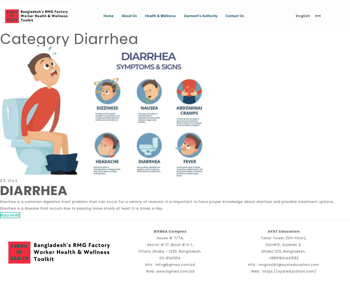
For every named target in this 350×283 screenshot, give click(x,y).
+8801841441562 (284, 258)
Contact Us (234, 16)
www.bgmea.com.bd (175, 271)
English (303, 16)
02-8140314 (170, 258)
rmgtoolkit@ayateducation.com (289, 264)
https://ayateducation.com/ (290, 271)
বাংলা (318, 16)
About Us (129, 16)
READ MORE (10, 215)
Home (109, 16)
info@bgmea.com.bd (175, 264)
